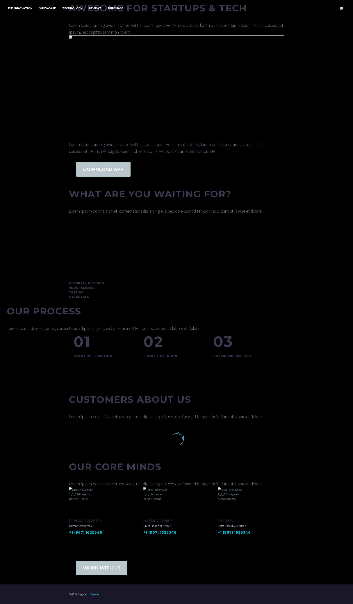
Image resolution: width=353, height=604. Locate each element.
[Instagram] (90, 538)
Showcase (47, 8)
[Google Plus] (76, 538)
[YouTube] (278, 594)
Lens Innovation (19, 8)
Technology (72, 8)
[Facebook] (71, 538)
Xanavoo (95, 594)
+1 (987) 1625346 (85, 532)
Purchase (115, 8)
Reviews (95, 8)
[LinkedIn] (85, 538)
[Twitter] (81, 538)
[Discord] (282, 594)
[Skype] (95, 538)
